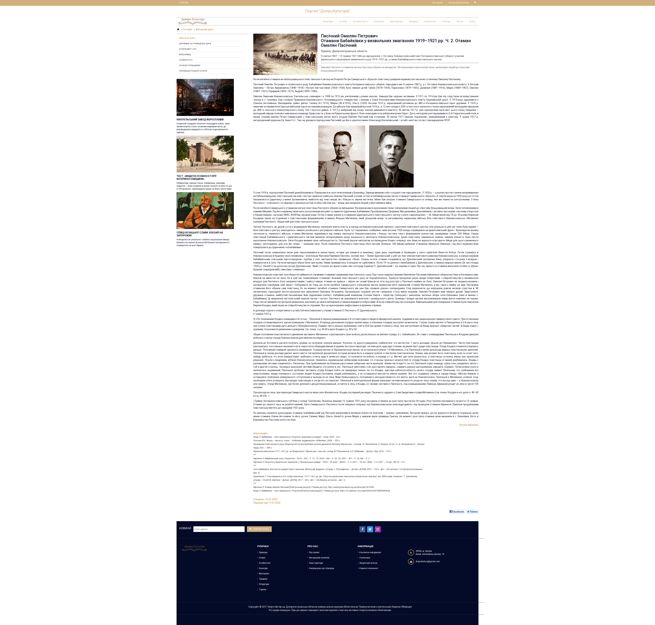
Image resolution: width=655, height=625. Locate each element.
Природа (263, 552)
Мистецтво (264, 573)
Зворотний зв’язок (368, 563)
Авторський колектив (459, 3)
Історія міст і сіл (187, 49)
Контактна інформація (370, 552)
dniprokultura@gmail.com (428, 561)
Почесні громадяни (189, 65)
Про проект (437, 3)
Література (264, 584)
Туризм (262, 589)
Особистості (185, 60)
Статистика (364, 558)
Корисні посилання (368, 568)
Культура (263, 568)
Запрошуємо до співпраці (321, 568)
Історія (262, 558)
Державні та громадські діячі (195, 44)
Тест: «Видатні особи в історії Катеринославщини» (196, 177)
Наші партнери (316, 563)
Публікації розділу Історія (193, 71)
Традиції (263, 579)
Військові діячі (187, 38)
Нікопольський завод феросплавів (200, 119)
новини (185, 528)
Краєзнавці (185, 54)
